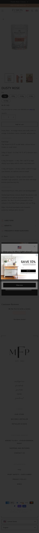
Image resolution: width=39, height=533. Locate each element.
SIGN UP (28, 270)
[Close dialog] (37, 255)
